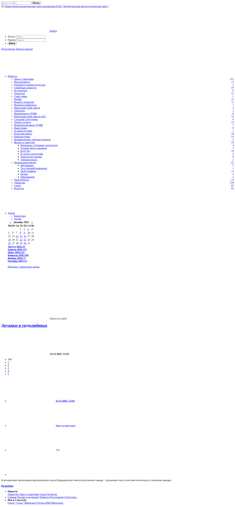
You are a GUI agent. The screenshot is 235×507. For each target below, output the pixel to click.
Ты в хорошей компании (33, 168)
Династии (19, 93)
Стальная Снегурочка (26, 119)
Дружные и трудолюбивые (24, 325)
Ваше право (20, 128)
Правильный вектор (25, 162)
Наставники (27, 165)
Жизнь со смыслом (24, 142)
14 (17, 236)
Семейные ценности (25, 87)
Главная (12, 497)
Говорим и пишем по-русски (29, 84)
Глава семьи (20, 96)
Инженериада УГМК (25, 113)
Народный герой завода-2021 (30, 116)
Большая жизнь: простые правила (32, 139)
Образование (27, 177)
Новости (12, 76)
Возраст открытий (24, 102)
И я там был (20, 90)
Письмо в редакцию (28, 497)
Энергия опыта (28, 159)
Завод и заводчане (24, 79)
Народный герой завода (27, 107)
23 (25, 239)
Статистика (70, 497)
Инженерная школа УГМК (28, 125)
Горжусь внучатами (31, 156)
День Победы (21, 179)
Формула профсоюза (25, 105)
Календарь (20, 216)
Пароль (12, 40)
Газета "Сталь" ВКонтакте (22, 503)
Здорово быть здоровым (33, 148)
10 (28, 232)
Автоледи (19, 110)
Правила (44, 497)
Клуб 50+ (25, 151)
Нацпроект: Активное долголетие (39, 145)
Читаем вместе (22, 82)
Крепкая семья (22, 136)
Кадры (24, 174)
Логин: (11, 36)
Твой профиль (28, 171)
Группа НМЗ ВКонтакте (50, 503)
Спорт (17, 185)
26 (9, 243)
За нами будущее (23, 131)
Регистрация (8, 49)
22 (21, 239)
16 (25, 236)
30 (25, 243)
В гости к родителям (31, 154)
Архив (11, 213)
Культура (19, 188)
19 (9, 239)
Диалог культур (22, 122)
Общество (19, 182)
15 (21, 236)
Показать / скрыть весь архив (23, 266)
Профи (18, 99)
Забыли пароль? (24, 49)
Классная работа (23, 133)
